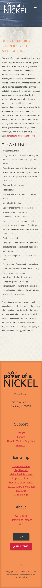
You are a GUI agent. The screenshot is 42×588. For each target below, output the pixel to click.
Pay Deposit (21, 470)
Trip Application (21, 466)
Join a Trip (21, 445)
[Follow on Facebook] (21, 566)
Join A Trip (21, 546)
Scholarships (21, 495)
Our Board (21, 516)
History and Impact (21, 520)
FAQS (21, 524)
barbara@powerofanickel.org (21, 135)
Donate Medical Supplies (21, 441)
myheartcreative (21, 577)
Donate (21, 433)
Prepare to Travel (21, 478)
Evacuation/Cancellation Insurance (21, 488)
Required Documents (21, 482)
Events (21, 437)
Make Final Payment (21, 474)
